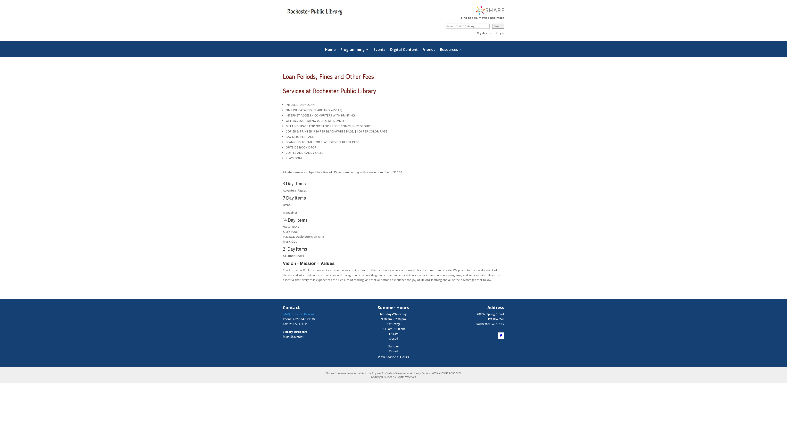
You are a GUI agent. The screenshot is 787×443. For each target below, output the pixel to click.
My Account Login (490, 33)
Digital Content (404, 50)
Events (379, 50)
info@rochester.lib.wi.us (298, 314)
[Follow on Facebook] (501, 335)
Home (330, 50)
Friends (428, 50)
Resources (449, 50)
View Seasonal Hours (393, 357)
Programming (352, 50)
